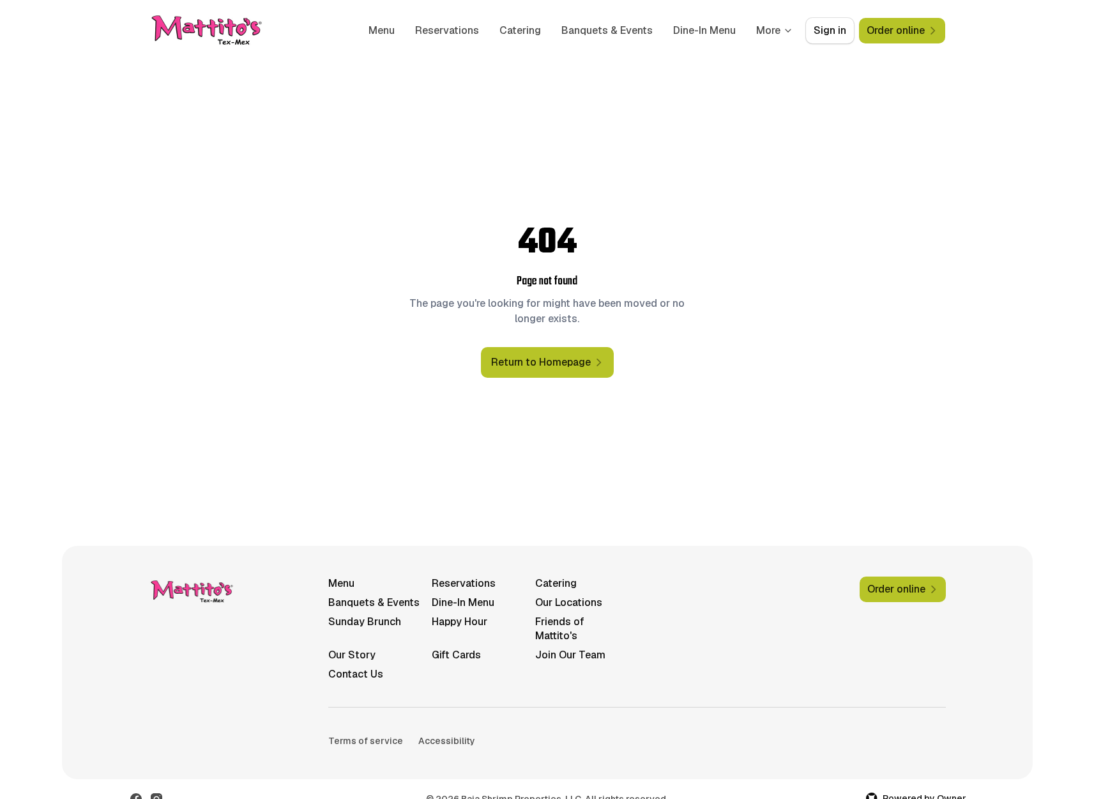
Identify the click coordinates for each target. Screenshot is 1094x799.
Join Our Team (570, 655)
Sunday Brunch (364, 621)
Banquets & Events (607, 30)
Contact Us (355, 674)
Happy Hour (459, 621)
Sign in (830, 30)
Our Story (352, 655)
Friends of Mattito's (559, 628)
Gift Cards (456, 655)
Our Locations (568, 602)
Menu (381, 30)
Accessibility (446, 741)
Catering (520, 30)
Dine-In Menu (704, 30)
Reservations (447, 30)
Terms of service (365, 741)
